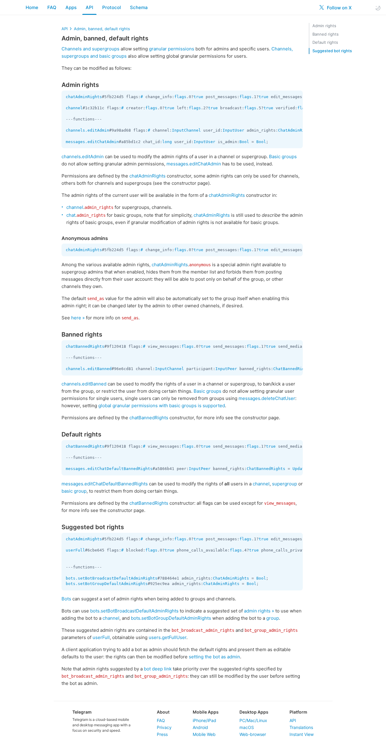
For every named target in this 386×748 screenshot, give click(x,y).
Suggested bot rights (332, 50)
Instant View (302, 734)
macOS (246, 727)
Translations (301, 727)
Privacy (164, 727)
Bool (244, 141)
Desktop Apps (253, 711)
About (163, 711)
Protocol (111, 7)
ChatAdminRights (296, 130)
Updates (301, 468)
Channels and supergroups (90, 49)
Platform (298, 711)
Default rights (325, 42)
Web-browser (252, 734)
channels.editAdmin (87, 130)
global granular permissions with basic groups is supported (161, 405)
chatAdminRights (84, 96)
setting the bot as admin (214, 657)
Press (162, 734)
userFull (75, 550)
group (272, 618)
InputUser (233, 130)
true (198, 96)
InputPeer (226, 368)
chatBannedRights (85, 346)
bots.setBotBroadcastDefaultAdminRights (111, 578)
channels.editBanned (89, 368)
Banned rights (325, 34)
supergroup (284, 484)
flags (180, 96)
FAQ (51, 7)
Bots (66, 599)
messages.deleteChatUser (267, 398)
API (89, 7)
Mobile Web (204, 734)
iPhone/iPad (204, 720)
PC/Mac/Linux (253, 720)
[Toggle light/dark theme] (378, 7)
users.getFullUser (167, 637)
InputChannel (186, 130)
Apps (71, 7)
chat (70, 215)
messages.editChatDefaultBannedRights (109, 468)
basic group (74, 491)
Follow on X (339, 8)
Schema (139, 7)
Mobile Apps (206, 711)
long (167, 141)
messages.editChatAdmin (92, 141)
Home (32, 7)
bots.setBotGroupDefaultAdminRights (107, 583)
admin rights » (259, 611)
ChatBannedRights (292, 368)
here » (78, 318)
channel (74, 108)
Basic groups (283, 156)
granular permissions (171, 49)
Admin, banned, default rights (102, 28)
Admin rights (324, 25)
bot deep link (158, 669)
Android (200, 727)
